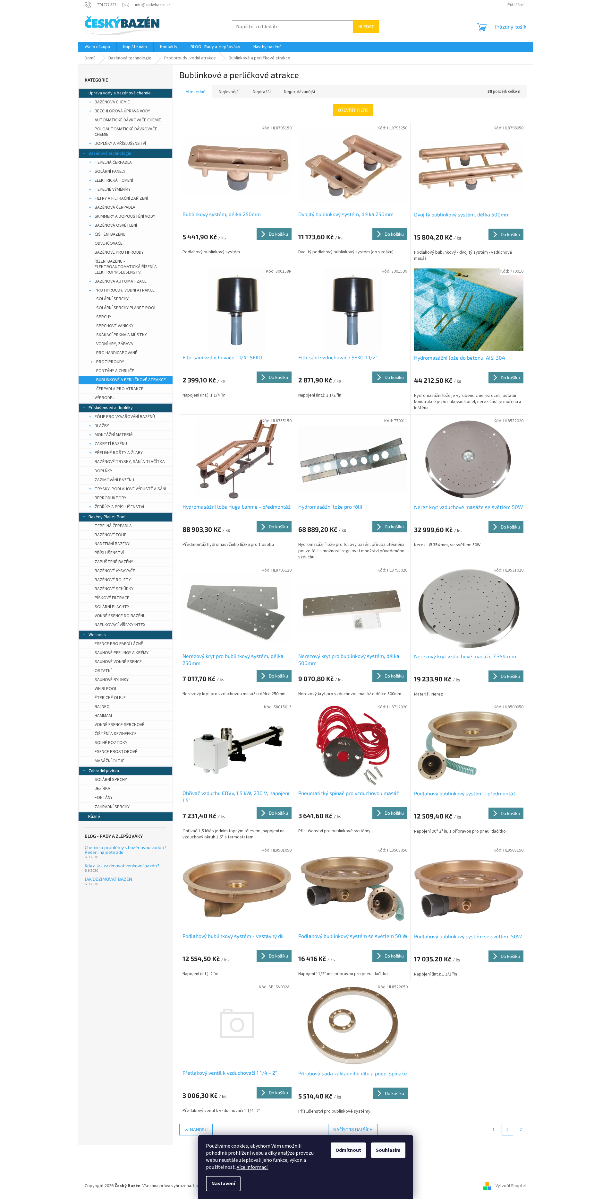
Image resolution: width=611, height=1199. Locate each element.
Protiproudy (110, 362)
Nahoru (199, 1129)
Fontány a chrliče (115, 371)
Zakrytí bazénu (111, 444)
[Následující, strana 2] (507, 1129)
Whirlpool (106, 689)
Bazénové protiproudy (119, 252)
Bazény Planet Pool (107, 517)
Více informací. (252, 1167)
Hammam (103, 716)
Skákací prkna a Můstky (121, 335)
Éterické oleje (110, 698)
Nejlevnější (229, 92)
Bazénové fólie (110, 535)
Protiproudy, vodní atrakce (125, 290)
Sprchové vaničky (114, 326)
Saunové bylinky (112, 680)
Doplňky (103, 471)
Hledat (366, 26)
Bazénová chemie (112, 102)
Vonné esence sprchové (119, 725)
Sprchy (103, 317)
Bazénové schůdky (114, 589)
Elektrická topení (114, 180)
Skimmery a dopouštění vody (125, 216)
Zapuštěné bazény (114, 562)
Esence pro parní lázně (119, 644)
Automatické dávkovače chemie (128, 120)
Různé (94, 816)
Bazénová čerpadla (115, 207)
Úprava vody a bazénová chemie (120, 93)
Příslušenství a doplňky (111, 408)
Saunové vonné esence (118, 662)
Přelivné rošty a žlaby (119, 453)
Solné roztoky (111, 743)
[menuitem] (97, 47)
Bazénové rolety (113, 580)
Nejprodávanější (299, 92)
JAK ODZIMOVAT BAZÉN (108, 879)
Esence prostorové (116, 751)
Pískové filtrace (112, 598)
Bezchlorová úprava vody (122, 111)
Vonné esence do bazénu (120, 616)
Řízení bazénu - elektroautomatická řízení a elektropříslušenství (126, 267)
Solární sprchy (112, 299)
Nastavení (223, 1183)
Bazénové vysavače (115, 571)
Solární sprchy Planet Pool (126, 308)
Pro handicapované (116, 353)
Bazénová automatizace (121, 281)
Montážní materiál (114, 435)
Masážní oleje (109, 761)
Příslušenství (109, 553)
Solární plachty (112, 607)
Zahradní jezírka (104, 771)
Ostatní (103, 671)
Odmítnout (348, 1150)
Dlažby (102, 426)
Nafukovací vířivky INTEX (120, 625)
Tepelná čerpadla (113, 162)
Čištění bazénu (110, 234)
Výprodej (105, 398)
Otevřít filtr (353, 110)
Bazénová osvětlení (116, 225)
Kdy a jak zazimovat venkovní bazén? (122, 865)
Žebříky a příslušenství (119, 507)
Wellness (97, 635)
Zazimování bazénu (114, 480)
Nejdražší (262, 92)
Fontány (104, 797)
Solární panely (110, 171)
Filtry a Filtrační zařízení (121, 198)
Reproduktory (110, 498)
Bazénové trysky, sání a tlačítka (130, 462)
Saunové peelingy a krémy (122, 653)
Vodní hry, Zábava (114, 344)
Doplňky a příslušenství (120, 143)
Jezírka (102, 788)
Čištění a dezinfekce (116, 734)
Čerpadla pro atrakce (119, 389)
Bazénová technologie (110, 153)
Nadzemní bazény (112, 544)
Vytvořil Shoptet (511, 1186)
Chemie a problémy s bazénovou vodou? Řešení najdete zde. (125, 850)
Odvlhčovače (109, 243)
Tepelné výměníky (113, 189)
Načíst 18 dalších (352, 1129)
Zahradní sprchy (112, 807)
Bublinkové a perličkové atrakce (131, 380)
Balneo (102, 707)
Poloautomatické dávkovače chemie (126, 132)
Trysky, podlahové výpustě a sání (130, 489)
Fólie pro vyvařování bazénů (125, 417)
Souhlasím (388, 1150)
